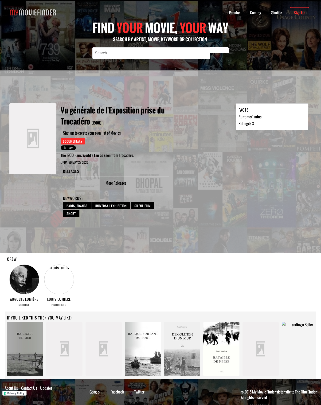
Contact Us (29, 388)
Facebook (117, 392)
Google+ (95, 392)
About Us (11, 388)
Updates (46, 388)
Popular (234, 13)
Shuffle (276, 13)
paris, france (77, 205)
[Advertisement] (152, 86)
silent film (142, 205)
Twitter (139, 392)
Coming (255, 13)
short (71, 213)
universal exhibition (111, 205)
